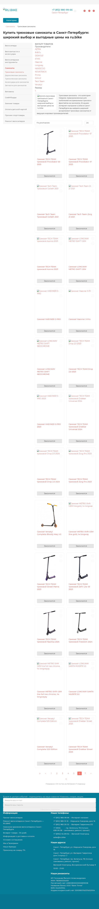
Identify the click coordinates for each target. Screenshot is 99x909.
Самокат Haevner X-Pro (79, 319)
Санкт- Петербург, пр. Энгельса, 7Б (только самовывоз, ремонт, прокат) (73, 860)
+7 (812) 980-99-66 (62, 9)
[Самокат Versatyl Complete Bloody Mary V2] (49, 515)
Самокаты (10, 26)
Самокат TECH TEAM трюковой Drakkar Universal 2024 (78, 426)
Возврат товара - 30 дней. (15, 833)
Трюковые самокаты (14, 72)
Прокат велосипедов (12, 818)
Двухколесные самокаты (16, 75)
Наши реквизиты (60, 873)
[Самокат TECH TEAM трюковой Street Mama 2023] (49, 568)
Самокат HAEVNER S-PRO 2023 (49, 425)
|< (40, 773)
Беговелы (9, 92)
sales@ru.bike (59, 837)
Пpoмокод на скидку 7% (14, 850)
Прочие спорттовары (15, 115)
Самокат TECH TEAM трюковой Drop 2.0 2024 (48, 480)
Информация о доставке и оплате (18, 836)
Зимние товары (12, 103)
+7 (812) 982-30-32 (61, 824)
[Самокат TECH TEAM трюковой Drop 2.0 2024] (49, 463)
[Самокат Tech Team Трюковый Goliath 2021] (49, 198)
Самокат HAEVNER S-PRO (49, 319)
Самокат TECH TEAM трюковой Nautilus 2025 (48, 640)
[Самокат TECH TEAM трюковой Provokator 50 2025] (49, 143)
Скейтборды (10, 97)
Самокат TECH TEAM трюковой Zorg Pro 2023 (80, 480)
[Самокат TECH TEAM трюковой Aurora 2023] (49, 250)
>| (66, 779)
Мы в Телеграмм (10, 843)
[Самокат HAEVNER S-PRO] (49, 303)
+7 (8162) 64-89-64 (61, 834)
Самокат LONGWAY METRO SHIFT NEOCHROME (46, 371)
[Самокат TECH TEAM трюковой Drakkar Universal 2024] (81, 408)
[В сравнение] (61, 136)
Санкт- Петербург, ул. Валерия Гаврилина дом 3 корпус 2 (72, 854)
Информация (10, 813)
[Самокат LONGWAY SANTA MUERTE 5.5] (81, 675)
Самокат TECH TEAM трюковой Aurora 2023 (47, 268)
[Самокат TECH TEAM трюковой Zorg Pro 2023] (81, 463)
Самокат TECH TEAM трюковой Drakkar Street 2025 (81, 749)
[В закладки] (61, 131)
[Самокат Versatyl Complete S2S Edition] (49, 730)
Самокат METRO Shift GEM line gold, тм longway (81, 533)
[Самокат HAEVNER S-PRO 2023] (49, 408)
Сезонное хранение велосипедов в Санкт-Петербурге (22, 828)
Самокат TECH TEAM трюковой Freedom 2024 (80, 640)
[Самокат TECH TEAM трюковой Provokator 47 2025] (81, 143)
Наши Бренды (9, 847)
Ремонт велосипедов (15, 121)
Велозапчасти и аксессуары (12, 52)
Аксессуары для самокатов (17, 82)
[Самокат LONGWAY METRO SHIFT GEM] (81, 250)
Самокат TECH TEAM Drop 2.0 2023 (81, 370)
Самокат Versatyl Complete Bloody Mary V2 (49, 533)
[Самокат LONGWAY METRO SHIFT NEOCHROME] (49, 353)
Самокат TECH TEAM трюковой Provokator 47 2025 (80, 161)
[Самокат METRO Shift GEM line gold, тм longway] (81, 515)
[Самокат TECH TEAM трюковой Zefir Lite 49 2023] (81, 568)
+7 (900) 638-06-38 (57, 829)
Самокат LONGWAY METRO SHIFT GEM (78, 268)
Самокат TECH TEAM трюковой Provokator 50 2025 (48, 161)
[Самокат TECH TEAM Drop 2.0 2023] (81, 353)
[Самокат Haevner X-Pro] (81, 303)
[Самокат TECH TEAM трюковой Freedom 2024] (81, 623)
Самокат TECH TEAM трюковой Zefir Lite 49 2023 (79, 586)
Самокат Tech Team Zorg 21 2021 (80, 215)
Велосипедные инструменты (12, 61)
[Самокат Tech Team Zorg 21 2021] (81, 198)
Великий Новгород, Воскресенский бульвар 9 (74, 865)
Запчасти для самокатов (15, 85)
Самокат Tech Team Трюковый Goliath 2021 (48, 215)
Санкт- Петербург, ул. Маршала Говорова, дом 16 (74, 848)
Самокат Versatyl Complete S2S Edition (47, 748)
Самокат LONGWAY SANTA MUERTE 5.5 (81, 692)
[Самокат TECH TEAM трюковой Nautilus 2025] (49, 623)
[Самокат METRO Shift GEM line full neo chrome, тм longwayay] (49, 675)
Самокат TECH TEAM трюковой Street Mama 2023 (48, 586)
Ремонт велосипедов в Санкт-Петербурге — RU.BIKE (23, 822)
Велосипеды (11, 46)
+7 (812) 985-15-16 (60, 821)
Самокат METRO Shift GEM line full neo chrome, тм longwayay (49, 694)
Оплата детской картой (16, 109)
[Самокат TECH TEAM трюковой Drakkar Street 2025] (81, 730)
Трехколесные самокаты (16, 79)
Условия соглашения (12, 840)
